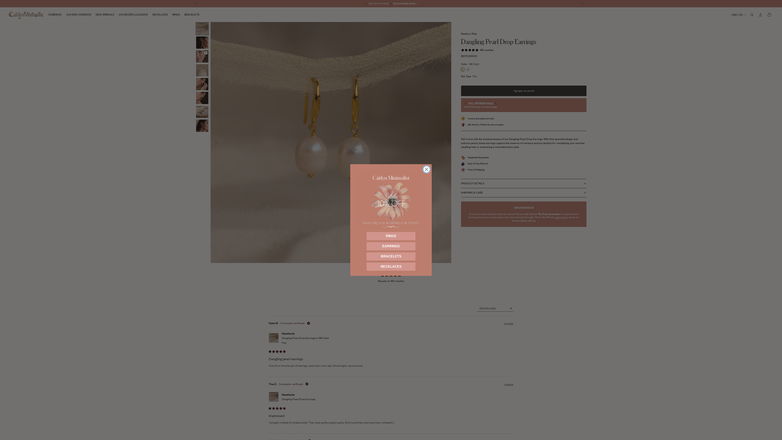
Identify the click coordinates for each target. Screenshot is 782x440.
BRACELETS (391, 256)
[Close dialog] (426, 169)
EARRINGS (391, 246)
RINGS (391, 236)
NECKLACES (391, 266)
